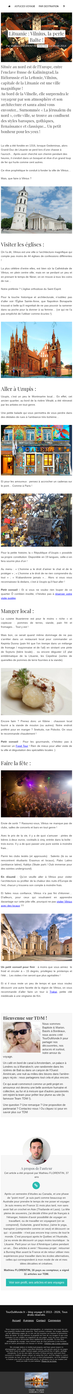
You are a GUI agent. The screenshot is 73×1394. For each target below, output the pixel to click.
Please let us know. (49, 1361)
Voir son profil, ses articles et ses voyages (36, 1282)
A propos (28, 1320)
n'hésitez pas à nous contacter (56, 1343)
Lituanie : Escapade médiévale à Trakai (36, 1391)
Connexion (54, 1320)
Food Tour (22, 745)
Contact (40, 1320)
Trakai (53, 991)
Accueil (16, 1320)
